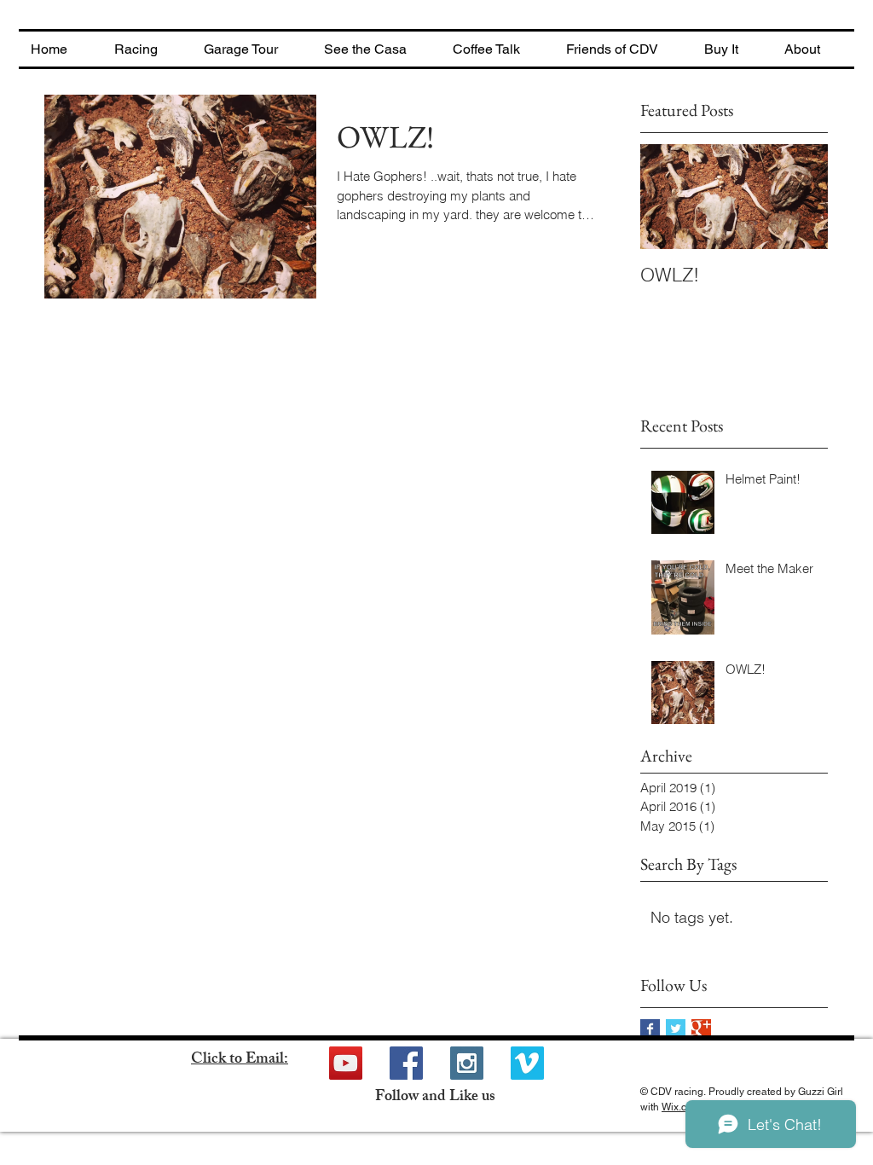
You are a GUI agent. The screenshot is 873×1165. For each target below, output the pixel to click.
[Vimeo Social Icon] (527, 1063)
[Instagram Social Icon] (466, 1063)
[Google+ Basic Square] (701, 1029)
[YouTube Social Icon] (345, 1063)
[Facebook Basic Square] (650, 1029)
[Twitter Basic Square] (675, 1029)
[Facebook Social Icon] (406, 1063)
